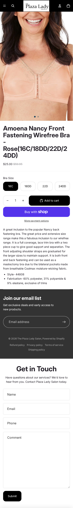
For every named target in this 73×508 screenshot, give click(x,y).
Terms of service (54, 345)
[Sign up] (64, 322)
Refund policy (17, 345)
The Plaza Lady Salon (29, 338)
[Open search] (13, 6)
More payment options (36, 220)
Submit (12, 496)
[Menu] (4, 5)
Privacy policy (35, 345)
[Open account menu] (59, 6)
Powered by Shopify (53, 338)
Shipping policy (36, 349)
